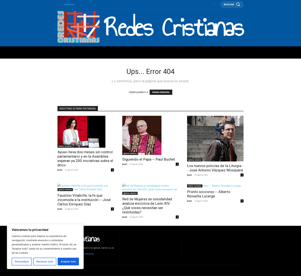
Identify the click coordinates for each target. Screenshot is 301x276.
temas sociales (65, 146)
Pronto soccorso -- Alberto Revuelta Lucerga (208, 194)
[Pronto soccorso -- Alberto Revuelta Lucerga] (215, 185)
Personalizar (22, 261)
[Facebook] (59, 4)
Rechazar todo (44, 261)
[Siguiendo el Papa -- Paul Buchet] (150, 135)
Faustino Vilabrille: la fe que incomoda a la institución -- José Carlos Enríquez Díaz (84, 199)
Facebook (69, 4)
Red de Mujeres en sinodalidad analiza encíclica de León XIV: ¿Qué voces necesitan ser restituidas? (147, 205)
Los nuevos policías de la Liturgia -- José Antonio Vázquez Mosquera (215, 168)
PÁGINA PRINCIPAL (161, 92)
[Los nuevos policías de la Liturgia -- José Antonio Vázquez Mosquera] (215, 138)
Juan (59, 169)
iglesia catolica (130, 153)
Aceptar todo (68, 261)
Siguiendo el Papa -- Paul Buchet (148, 159)
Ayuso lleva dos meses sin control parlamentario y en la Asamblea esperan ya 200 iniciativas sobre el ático (85, 158)
